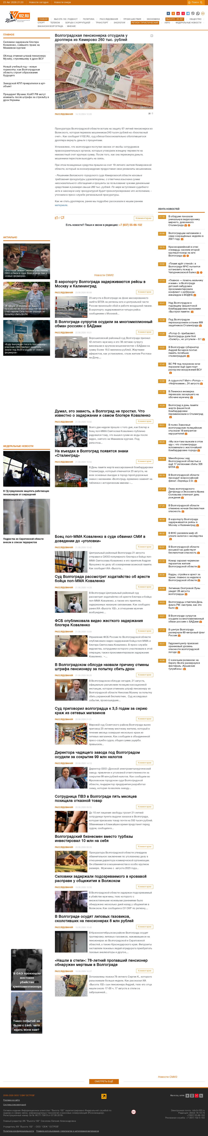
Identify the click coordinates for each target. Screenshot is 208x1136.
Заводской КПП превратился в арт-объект (24, 85)
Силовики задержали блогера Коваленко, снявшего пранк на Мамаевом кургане (21, 45)
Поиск (195, 2)
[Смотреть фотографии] (185, 225)
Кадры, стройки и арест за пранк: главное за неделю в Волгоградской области (185, 577)
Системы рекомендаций (14, 1105)
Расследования (64, 114)
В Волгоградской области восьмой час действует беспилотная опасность (184, 550)
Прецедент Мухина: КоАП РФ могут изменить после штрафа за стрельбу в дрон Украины (26, 97)
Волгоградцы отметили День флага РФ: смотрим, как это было (186, 605)
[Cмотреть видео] (188, 225)
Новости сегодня (38, 2)
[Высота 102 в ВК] (168, 13)
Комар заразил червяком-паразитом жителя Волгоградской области (184, 564)
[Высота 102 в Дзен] (183, 13)
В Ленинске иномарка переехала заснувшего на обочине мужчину (184, 394)
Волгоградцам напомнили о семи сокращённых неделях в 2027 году (186, 236)
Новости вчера (62, 2)
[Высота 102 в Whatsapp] (198, 13)
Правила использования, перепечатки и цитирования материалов (67, 1131)
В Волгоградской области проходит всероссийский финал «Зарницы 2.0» (184, 478)
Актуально (10, 238)
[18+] (203, 13)
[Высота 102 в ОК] (173, 13)
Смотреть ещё (104, 1082)
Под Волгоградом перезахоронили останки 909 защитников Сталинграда (186, 323)
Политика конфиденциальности (18, 1131)
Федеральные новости (18, 446)
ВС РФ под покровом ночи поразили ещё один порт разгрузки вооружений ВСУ (185, 367)
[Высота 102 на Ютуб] (178, 13)
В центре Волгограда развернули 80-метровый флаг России (187, 633)
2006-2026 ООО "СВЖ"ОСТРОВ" (19, 1095)
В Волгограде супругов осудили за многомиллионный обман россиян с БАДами (186, 619)
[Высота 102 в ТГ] (188, 13)
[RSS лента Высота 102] (201, 1096)
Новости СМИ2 (104, 275)
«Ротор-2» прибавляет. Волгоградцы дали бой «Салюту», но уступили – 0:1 (185, 336)
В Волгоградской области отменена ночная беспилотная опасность (186, 508)
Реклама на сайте (11, 1100)
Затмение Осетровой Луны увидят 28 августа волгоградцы (184, 591)
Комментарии (143, 218)
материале (61, 205)
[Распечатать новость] (151, 35)
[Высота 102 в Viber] (193, 13)
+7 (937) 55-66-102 (130, 225)
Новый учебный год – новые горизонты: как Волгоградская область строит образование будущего (21, 71)
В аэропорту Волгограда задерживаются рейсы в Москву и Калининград (183, 522)
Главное (8, 35)
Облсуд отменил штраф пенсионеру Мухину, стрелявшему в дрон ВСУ (24, 57)
